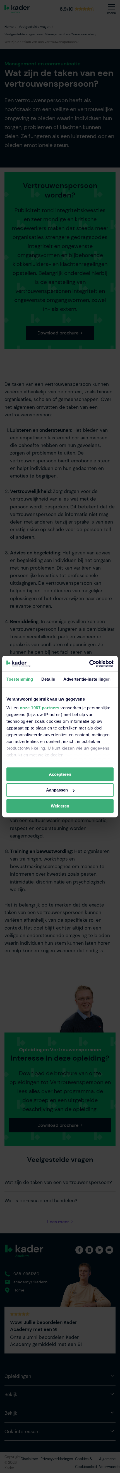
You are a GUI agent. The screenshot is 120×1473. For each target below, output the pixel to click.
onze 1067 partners (39, 707)
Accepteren (60, 774)
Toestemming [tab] (19, 679)
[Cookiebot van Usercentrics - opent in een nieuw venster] (89, 663)
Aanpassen (57, 790)
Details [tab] (48, 679)
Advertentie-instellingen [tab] (87, 679)
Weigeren (60, 806)
